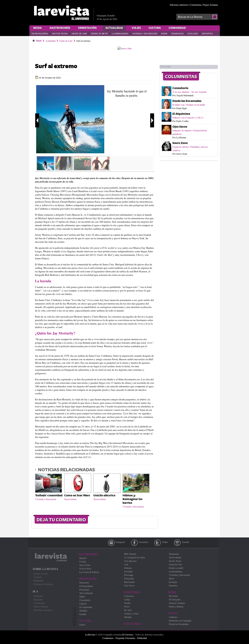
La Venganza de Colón (134, 557)
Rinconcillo (129, 581)
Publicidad (38, 580)
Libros (82, 624)
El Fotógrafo (175, 599)
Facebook (134, 542)
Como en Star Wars (77, 495)
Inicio (39, 40)
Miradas (128, 616)
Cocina (82, 561)
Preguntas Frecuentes (43, 584)
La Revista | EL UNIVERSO (61, 12)
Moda (37, 28)
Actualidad (114, 28)
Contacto (37, 577)
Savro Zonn (180, 143)
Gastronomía (60, 28)
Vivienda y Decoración (144, 34)
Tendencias (177, 34)
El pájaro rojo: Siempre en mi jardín (188, 104)
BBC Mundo (130, 553)
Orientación (87, 28)
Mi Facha (173, 595)
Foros (127, 606)
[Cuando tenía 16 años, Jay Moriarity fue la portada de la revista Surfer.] (82, 169)
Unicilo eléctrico (104, 495)
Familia (82, 614)
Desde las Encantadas (186, 101)
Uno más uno (130, 560)
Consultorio (180, 88)
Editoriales (38, 595)
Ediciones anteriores (179, 4)
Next (152, 120)
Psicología (84, 589)
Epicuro (83, 557)
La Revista (90, 634)
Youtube (177, 542)
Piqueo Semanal (210, 4)
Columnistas (195, 4)
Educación (84, 582)
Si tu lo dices (85, 568)
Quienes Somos (40, 573)
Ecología (193, 34)
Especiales (38, 599)
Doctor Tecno (60, 34)
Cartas (127, 599)
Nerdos (127, 602)
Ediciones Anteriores (43, 609)
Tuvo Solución (86, 593)
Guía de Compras (177, 602)
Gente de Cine (79, 34)
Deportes (207, 34)
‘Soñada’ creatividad (48, 495)
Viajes (136, 28)
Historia (128, 567)
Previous (37, 120)
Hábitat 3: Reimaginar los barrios (132, 499)
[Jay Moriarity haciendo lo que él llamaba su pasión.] (70, 152)
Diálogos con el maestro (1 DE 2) (187, 117)
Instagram (111, 542)
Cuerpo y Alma (131, 613)
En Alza (128, 609)
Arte (126, 564)
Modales (83, 610)
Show (164, 34)
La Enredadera (120, 34)
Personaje (128, 574)
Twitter (157, 542)
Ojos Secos (179, 127)
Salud (82, 596)
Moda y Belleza (176, 606)
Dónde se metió (99, 34)
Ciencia (82, 603)
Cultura (155, 28)
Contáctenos (108, 638)
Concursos (129, 595)
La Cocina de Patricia (89, 571)
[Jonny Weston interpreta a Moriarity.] (63, 169)
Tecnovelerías (39, 34)
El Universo (127, 634)
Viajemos (173, 616)
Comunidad (177, 28)
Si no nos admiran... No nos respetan (189, 91)
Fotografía (129, 578)
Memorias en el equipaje (180, 620)
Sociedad (128, 571)
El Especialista (86, 586)
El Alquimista (181, 114)
